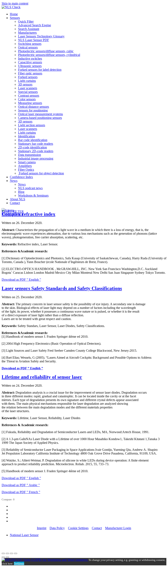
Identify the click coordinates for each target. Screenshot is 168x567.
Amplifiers (25, 166)
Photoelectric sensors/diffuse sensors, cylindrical (49, 55)
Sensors (15, 18)
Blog (21, 192)
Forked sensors (27, 77)
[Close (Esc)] (3, 553)
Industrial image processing (35, 158)
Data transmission (29, 155)
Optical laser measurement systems (40, 114)
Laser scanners (27, 88)
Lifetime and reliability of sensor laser (42, 377)
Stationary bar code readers (35, 143)
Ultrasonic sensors (30, 66)
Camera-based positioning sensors (40, 117)
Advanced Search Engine (34, 25)
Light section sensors (31, 125)
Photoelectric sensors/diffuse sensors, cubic (46, 51)
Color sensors (27, 99)
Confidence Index (21, 177)
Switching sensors (29, 43)
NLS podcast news (30, 188)
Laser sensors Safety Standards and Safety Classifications (62, 288)
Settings (19, 563)
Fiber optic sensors (30, 73)
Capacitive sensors (30, 62)
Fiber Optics (26, 169)
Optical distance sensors (33, 106)
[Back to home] (11, 7)
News (13, 180)
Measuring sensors (30, 103)
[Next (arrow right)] (7, 557)
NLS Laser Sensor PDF (33, 40)
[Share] (7, 553)
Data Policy (57, 528)
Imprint (41, 528)
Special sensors (28, 92)
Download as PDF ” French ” (21, 492)
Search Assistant (28, 29)
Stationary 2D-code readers (35, 151)
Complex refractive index (28, 214)
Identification (26, 136)
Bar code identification (32, 140)
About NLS (17, 199)
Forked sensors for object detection (41, 173)
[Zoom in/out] (15, 553)
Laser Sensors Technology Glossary (41, 36)
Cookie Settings (78, 528)
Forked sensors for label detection (39, 69)
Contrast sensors (28, 95)
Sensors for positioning (33, 110)
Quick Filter (26, 21)
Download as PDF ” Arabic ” (21, 485)
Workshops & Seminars (33, 195)
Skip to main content (15, 3)
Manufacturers (27, 32)
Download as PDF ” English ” (21, 279)
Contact (15, 203)
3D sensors (25, 84)
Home (14, 14)
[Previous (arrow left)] (3, 557)
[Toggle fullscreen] (11, 553)
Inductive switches (30, 58)
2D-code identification (32, 147)
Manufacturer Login (118, 528)
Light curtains (27, 80)
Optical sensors (28, 47)
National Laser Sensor (24, 535)
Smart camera (27, 162)
